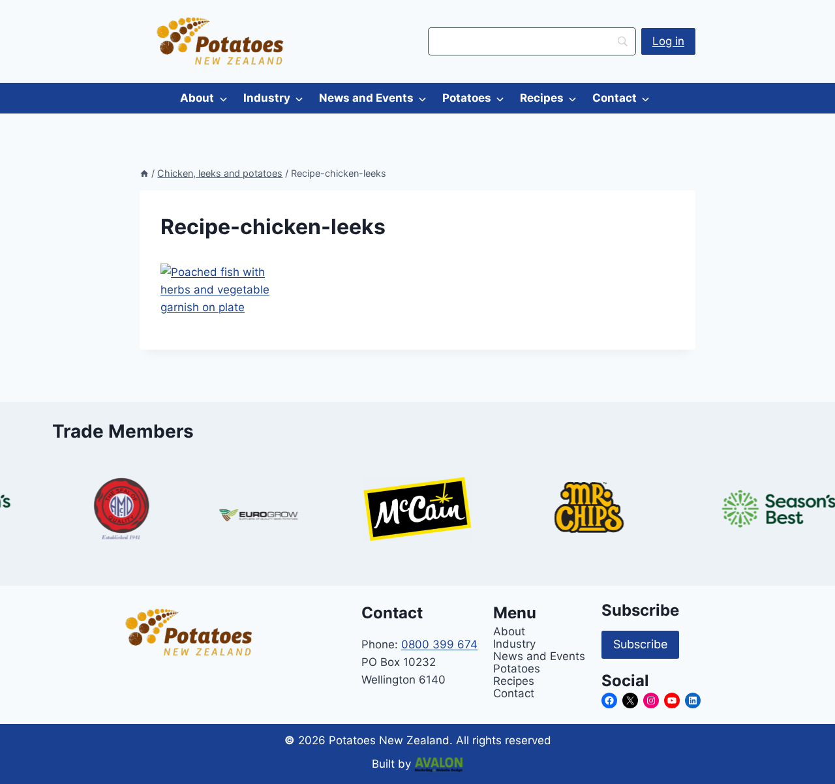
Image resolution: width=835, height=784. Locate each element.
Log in (668, 41)
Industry (266, 97)
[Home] (144, 173)
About (197, 97)
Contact (614, 97)
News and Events (366, 97)
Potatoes (466, 97)
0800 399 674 (439, 644)
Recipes (542, 97)
